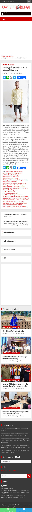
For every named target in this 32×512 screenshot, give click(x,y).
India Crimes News (17, 196)
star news (5, 204)
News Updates (25, 199)
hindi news (20, 195)
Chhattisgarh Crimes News (10, 181)
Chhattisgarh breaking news (10, 178)
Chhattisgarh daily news (9, 183)
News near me (16, 199)
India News (25, 196)
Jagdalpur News (7, 198)
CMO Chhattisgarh (7, 186)
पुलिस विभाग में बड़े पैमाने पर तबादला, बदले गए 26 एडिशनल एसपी (15, 215)
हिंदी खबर (18, 206)
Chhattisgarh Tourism (23, 185)
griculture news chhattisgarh (10, 193)
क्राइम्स (13, 204)
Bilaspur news (18, 173)
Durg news (14, 190)
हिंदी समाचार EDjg (24, 206)
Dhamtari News (7, 190)
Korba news (26, 198)
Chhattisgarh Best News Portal (11, 176)
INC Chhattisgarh (7, 196)
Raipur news (21, 201)
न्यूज (11, 206)
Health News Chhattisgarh (10, 195)
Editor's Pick (6, 327)
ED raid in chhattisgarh (9, 191)
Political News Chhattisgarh (10, 201)
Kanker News (18, 198)
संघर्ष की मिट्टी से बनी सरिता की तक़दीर (13, 331)
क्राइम (13, 65)
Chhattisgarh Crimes (16, 73)
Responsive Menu (29, 1)
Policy (27, 505)
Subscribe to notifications (8, 470)
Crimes (4, 188)
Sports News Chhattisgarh (20, 203)
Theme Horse (18, 507)
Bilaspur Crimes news (8, 173)
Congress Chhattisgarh (19, 186)
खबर (16, 204)
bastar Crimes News (11, 171)
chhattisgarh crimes (22, 180)
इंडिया (9, 204)
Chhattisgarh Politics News (10, 185)
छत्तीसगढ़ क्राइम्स (6, 206)
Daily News (25, 188)
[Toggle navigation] (3, 19)
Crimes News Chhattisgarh (14, 188)
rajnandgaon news (8, 203)
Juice (13, 198)
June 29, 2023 (6, 73)
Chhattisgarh (16, 175)
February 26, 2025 (7, 388)
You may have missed (10, 309)
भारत (14, 206)
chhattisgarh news (21, 183)
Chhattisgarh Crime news (9, 180)
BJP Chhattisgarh (7, 175)
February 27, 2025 (7, 333)
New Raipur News (7, 199)
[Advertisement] (16, 37)
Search (29, 476)
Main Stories (7, 65)
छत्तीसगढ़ (20, 204)
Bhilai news (20, 171)
